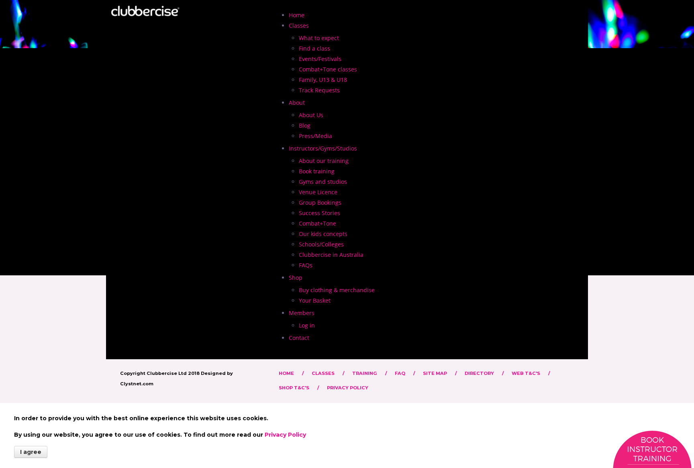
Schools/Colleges (321, 244)
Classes (323, 373)
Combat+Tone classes (328, 69)
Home (296, 15)
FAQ (400, 373)
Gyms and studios (323, 181)
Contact (299, 338)
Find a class (314, 48)
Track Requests (319, 90)
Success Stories (319, 213)
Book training (317, 171)
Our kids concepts (323, 234)
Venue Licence (318, 192)
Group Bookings (320, 202)
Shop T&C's (294, 388)
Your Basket (315, 300)
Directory (479, 373)
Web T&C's (526, 373)
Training (364, 373)
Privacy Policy (347, 388)
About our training (324, 161)
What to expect (319, 38)
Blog (304, 125)
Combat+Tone (317, 223)
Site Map (435, 373)
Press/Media (315, 136)
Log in (307, 325)
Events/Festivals (320, 59)
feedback (652, 449)
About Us (311, 115)
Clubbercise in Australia (331, 254)
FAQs (305, 265)
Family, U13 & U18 (323, 79)
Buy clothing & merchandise (337, 290)
